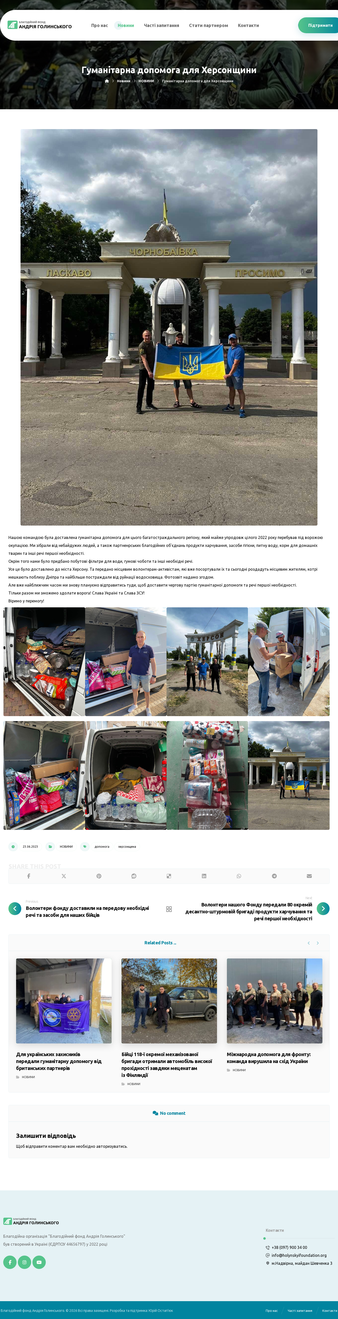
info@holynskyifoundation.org (299, 1255)
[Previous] (309, 943)
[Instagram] (24, 1262)
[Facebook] (10, 1262)
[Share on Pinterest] (99, 876)
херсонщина (127, 846)
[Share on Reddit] (134, 876)
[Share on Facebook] (28, 876)
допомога (102, 846)
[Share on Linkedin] (204, 876)
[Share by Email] (309, 876)
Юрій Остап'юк (161, 1311)
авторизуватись (111, 1146)
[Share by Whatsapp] (239, 876)
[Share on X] (64, 876)
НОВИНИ (66, 846)
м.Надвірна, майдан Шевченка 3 (302, 1263)
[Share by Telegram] (274, 876)
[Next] (317, 943)
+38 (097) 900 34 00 (289, 1247)
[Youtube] (39, 1262)
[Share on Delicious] (169, 876)
